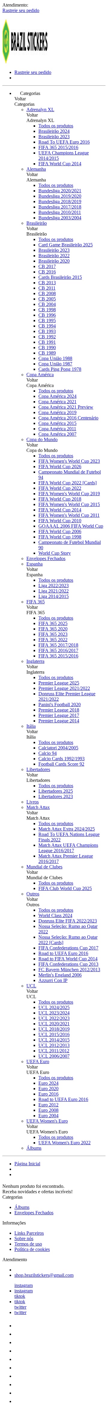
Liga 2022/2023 (53, 585)
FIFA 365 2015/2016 (58, 147)
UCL (31, 985)
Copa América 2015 (57, 423)
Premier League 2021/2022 (64, 688)
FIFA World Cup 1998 (59, 536)
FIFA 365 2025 (53, 623)
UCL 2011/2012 (53, 1050)
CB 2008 (47, 293)
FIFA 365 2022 (53, 639)
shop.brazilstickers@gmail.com (44, 1275)
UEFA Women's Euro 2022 (64, 1142)
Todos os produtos (55, 125)
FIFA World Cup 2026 (59, 466)
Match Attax (38, 807)
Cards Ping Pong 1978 (59, 369)
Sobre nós (23, 1238)
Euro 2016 (48, 1093)
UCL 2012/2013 (54, 1045)
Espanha (34, 563)
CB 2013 (47, 282)
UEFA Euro (37, 1061)
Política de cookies (32, 1249)
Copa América (40, 374)
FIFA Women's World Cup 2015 (69, 504)
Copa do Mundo (42, 439)
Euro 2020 (48, 1088)
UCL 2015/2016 (54, 1034)
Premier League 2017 (58, 715)
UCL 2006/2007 (54, 1056)
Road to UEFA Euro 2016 (63, 953)
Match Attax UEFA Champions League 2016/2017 (68, 848)
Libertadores (38, 769)
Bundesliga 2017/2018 (59, 206)
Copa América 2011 (57, 428)
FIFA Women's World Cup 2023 (69, 461)
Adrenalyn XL (40, 109)
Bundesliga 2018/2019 (59, 201)
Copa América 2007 (57, 434)
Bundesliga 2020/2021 (59, 190)
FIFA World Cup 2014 (59, 163)
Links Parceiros (29, 1233)
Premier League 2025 (58, 682)
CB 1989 (47, 352)
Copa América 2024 (57, 396)
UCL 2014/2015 (54, 1039)
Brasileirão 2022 (54, 255)
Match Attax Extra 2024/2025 (66, 828)
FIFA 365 (35, 601)
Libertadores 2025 (55, 791)
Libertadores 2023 (55, 796)
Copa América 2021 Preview (65, 407)
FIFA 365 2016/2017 (58, 650)
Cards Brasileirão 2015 (60, 277)
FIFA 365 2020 (53, 628)
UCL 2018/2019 (54, 1029)
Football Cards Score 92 (61, 764)
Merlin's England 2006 (60, 974)
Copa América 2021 (57, 401)
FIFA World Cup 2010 (59, 520)
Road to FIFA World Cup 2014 (68, 958)
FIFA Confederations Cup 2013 (68, 964)
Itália (31, 726)
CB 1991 (47, 342)
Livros (32, 801)
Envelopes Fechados (45, 558)
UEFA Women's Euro (47, 1121)
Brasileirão (36, 223)
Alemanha (36, 169)
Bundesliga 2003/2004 (59, 217)
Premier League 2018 (58, 709)
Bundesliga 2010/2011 (59, 212)
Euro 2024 (48, 1083)
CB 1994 (47, 325)
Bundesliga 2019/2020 (59, 196)
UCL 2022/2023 (54, 1018)
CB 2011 (47, 288)
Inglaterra (35, 661)
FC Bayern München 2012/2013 (69, 969)
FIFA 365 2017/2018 (58, 645)
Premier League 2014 (58, 720)
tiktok (19, 1296)
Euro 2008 (48, 1110)
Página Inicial (27, 1163)
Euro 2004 (48, 1115)
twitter (20, 1307)
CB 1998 (47, 309)
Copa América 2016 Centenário (68, 417)
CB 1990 (47, 347)
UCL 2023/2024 (54, 1012)
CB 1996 (47, 315)
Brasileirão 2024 (54, 131)
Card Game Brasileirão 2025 (65, 244)
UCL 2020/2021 (54, 1023)
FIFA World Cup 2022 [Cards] (67, 482)
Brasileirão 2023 (54, 136)
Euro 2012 (48, 1104)
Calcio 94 (47, 753)
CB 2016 (47, 271)
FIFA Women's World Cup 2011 (69, 515)
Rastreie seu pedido (20, 10)
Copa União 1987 (55, 363)
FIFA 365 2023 (53, 634)
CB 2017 (47, 266)
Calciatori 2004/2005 (58, 747)
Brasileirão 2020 (54, 261)
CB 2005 (47, 298)
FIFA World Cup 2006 (59, 531)
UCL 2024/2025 (54, 1007)
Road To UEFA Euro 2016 (64, 142)
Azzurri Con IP (53, 980)
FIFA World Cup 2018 (59, 499)
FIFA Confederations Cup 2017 (68, 947)
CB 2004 (47, 304)
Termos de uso (28, 1243)
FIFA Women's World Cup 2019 (69, 493)
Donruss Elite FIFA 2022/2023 (67, 920)
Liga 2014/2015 (53, 596)
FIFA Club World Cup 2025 (65, 888)
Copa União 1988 (55, 358)
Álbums (33, 1148)
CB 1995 (47, 320)
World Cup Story (54, 553)
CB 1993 (47, 331)
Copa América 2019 (57, 412)
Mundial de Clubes (44, 866)
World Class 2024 (55, 915)
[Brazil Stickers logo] (24, 62)
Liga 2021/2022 (53, 590)
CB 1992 (47, 336)
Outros (32, 893)
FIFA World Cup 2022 (59, 488)
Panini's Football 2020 (59, 704)
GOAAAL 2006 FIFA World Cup (70, 526)
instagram (23, 1285)
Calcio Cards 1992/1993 (61, 758)
